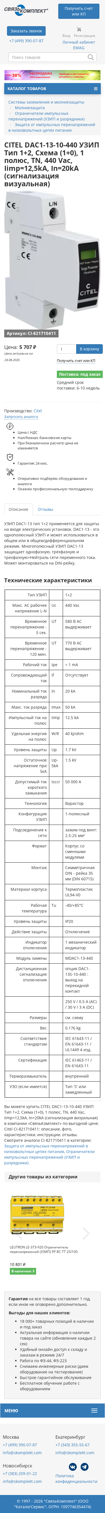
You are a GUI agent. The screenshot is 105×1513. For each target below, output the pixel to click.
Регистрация (84, 35)
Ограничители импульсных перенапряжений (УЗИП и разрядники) (49, 1157)
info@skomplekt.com (22, 1452)
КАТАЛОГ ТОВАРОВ (27, 88)
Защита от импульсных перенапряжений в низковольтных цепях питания (46, 1148)
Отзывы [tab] (45, 509)
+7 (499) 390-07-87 (26, 40)
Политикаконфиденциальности (76, 1478)
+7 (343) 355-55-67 (72, 1444)
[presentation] (18, 1234)
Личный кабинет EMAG (78, 44)
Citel (38, 410)
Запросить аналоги (21, 416)
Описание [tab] (18, 509)
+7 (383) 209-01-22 (20, 1473)
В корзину (89, 349)
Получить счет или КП (76, 360)
